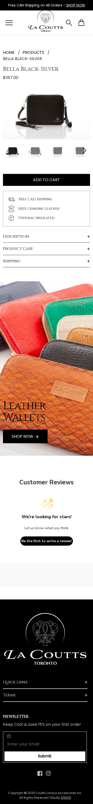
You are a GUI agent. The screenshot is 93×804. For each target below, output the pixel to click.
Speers (66, 798)
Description (16, 236)
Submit (45, 756)
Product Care (18, 248)
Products (33, 52)
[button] (84, 150)
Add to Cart (46, 180)
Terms (9, 695)
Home (9, 52)
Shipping (12, 261)
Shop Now (23, 436)
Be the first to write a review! (46, 541)
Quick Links (15, 682)
